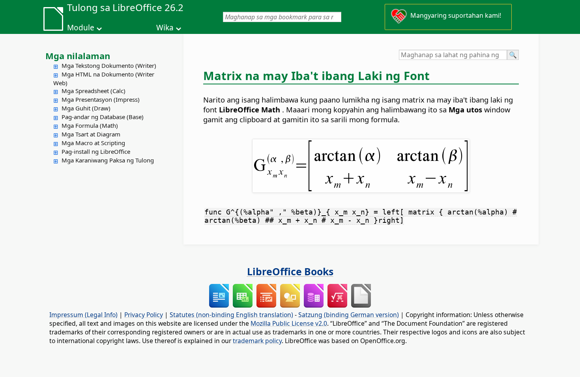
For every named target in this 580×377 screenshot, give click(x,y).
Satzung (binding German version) (348, 314)
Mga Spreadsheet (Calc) (93, 91)
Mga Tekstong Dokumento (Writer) (109, 65)
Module (80, 27)
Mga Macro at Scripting (93, 143)
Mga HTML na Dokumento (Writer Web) (103, 78)
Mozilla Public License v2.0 (289, 323)
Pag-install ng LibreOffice (96, 151)
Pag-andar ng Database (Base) (103, 117)
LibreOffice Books (290, 271)
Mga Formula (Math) (90, 125)
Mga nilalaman (77, 56)
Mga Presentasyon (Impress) (101, 99)
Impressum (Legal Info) (83, 314)
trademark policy (257, 340)
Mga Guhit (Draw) (86, 108)
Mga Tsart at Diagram (91, 134)
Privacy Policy (143, 314)
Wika (165, 27)
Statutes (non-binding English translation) (231, 314)
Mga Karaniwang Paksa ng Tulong (108, 160)
